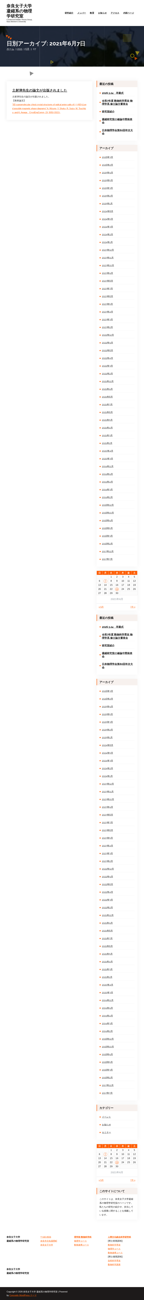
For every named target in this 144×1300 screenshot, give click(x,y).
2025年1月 (107, 203)
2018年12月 (108, 505)
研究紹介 (69, 13)
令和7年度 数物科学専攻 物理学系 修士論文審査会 (117, 102)
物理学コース (80, 1241)
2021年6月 (107, 412)
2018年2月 (107, 543)
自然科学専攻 (114, 1261)
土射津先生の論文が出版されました (39, 90)
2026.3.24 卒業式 (113, 92)
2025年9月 (107, 172)
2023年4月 (107, 311)
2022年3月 (107, 366)
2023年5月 (107, 304)
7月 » (132, 607)
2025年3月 (107, 188)
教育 (92, 13)
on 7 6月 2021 (24, 80)
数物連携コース (81, 1245)
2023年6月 (107, 296)
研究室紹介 (108, 111)
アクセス (115, 13)
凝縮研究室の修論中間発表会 (117, 121)
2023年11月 (108, 257)
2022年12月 (108, 335)
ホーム (10, 49)
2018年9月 (107, 520)
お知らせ (102, 13)
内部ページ (128, 13)
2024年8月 (107, 211)
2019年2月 (107, 497)
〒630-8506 (45, 1237)
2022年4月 (107, 358)
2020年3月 (107, 458)
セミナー (106, 1132)
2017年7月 (107, 559)
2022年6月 (107, 350)
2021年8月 (107, 396)
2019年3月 (107, 489)
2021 (19, 49)
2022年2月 (107, 373)
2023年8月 (107, 281)
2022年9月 (107, 342)
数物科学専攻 (114, 1245)
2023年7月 (107, 288)
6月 (27, 49)
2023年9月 (107, 273)
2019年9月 (107, 474)
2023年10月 (108, 265)
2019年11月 (107, 466)
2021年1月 (107, 443)
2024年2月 (107, 234)
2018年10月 (108, 512)
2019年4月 (107, 482)
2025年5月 (107, 180)
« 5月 (101, 607)
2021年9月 (107, 389)
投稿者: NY (41, 80)
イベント (106, 1117)
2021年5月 (107, 420)
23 (117, 589)
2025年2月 (107, 196)
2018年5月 (107, 528)
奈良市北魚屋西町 (48, 1241)
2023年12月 (108, 250)
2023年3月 (107, 319)
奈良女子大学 (46, 1245)
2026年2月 (107, 165)
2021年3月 (107, 435)
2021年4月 (107, 427)
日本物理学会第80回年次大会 (117, 132)
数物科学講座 (114, 1264)
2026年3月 (107, 157)
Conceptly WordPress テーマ (23, 1295)
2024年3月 (107, 226)
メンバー (81, 13)
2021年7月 (107, 404)
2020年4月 (107, 451)
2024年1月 (107, 242)
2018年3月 (107, 536)
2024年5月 (107, 219)
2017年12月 (108, 551)
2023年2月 (107, 327)
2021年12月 (108, 381)
